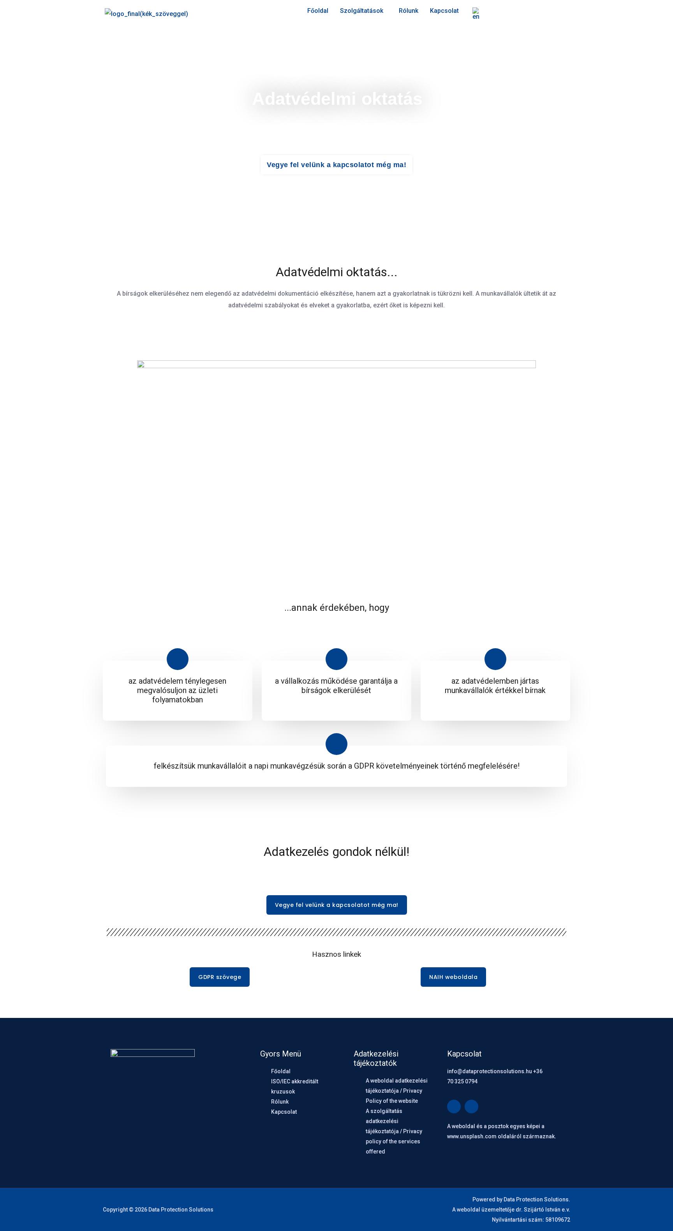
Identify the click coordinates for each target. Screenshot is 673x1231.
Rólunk (408, 10)
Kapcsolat (444, 10)
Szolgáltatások (361, 10)
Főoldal (317, 10)
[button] (363, 11)
